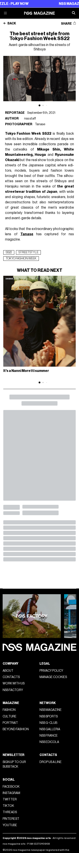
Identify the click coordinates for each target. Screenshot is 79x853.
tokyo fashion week (21, 258)
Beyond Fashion (16, 729)
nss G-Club (48, 722)
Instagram (11, 793)
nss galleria (50, 729)
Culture (9, 716)
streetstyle (28, 252)
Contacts (11, 677)
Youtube (10, 825)
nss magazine (51, 709)
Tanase (40, 124)
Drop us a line (51, 762)
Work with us (14, 683)
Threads (10, 812)
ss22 (9, 252)
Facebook (11, 786)
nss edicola (49, 742)
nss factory (13, 690)
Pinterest (11, 818)
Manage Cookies (53, 677)
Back (11, 23)
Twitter (10, 799)
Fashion (9, 709)
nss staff (30, 118)
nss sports (49, 716)
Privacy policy (51, 670)
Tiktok (8, 805)
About (8, 670)
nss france (49, 735)
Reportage (15, 112)
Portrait (10, 722)
